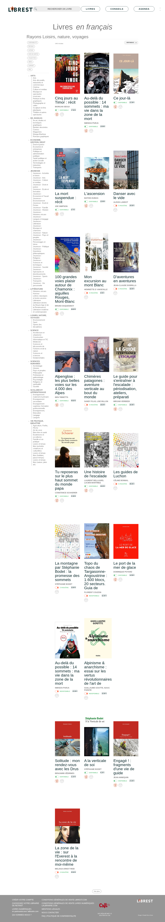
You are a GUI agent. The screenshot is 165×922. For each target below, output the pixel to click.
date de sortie (33, 54)
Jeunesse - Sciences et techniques (37, 262)
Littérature (36, 289)
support (31, 65)
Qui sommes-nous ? (21, 915)
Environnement (39, 320)
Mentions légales (51, 909)
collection (32, 58)
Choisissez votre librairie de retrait (25, 904)
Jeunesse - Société (40, 267)
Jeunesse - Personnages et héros (39, 242)
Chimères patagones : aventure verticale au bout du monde (94, 386)
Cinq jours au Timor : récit (66, 100)
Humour (36, 294)
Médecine (37, 342)
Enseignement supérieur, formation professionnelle (41, 406)
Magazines (37, 132)
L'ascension (94, 193)
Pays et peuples (39, 370)
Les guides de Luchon (125, 474)
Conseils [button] (116, 9)
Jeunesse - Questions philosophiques (39, 251)
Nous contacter (50, 913)
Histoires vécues (39, 291)
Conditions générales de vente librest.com (64, 900)
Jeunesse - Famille (40, 208)
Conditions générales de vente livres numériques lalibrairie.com (68, 904)
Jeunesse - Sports (40, 276)
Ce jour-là (121, 98)
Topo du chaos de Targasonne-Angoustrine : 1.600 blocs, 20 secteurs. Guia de (95, 575)
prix (30, 69)
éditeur (31, 46)
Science (34, 330)
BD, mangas (36, 118)
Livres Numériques (25, 910)
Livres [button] (90, 9)
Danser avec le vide (124, 195)
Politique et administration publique (38, 153)
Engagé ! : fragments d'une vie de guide (123, 767)
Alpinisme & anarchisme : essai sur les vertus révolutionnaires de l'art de (98, 673)
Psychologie (38, 380)
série (30, 61)
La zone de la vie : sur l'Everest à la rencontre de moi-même (66, 856)
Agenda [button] (144, 9)
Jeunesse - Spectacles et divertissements (39, 271)
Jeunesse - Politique (41, 246)
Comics (36, 130)
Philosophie (37, 373)
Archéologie (37, 366)
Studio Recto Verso (148, 915)
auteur (31, 50)
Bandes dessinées (40, 127)
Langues (36, 417)
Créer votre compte (23, 900)
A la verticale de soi (95, 763)
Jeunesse (35, 171)
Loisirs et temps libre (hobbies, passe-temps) (39, 455)
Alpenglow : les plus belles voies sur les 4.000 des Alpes (67, 384)
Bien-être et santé (40, 432)
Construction (38, 337)
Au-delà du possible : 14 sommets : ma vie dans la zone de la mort (96, 108)
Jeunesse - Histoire (40, 210)
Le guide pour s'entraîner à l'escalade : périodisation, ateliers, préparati (125, 386)
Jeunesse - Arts (39, 178)
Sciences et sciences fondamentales (39, 355)
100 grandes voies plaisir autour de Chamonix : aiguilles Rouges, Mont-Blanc (66, 289)
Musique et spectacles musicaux (37, 94)
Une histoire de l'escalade (95, 474)
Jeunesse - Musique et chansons (37, 228)
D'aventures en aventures (124, 279)
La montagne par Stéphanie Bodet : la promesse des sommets (67, 571)
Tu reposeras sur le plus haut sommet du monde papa (66, 480)
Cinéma (36, 87)
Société (36, 386)
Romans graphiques (41, 136)
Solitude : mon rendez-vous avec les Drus (67, 765)
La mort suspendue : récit (65, 197)
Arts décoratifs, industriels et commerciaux (39, 82)
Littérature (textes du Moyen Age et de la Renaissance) (41, 305)
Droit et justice (38, 144)
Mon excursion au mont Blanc (95, 281)
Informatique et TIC (40, 339)
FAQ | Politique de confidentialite (59, 916)
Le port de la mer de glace (124, 565)
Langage (36, 415)
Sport (35, 322)
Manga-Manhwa (39, 134)
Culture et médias (40, 89)
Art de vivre (37, 430)
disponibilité (33, 42)
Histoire (36, 368)
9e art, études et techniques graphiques (39, 122)
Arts (32, 76)
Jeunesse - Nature (40, 233)
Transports (37, 167)
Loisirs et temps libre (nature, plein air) (40, 462)
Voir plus (97, 891)
